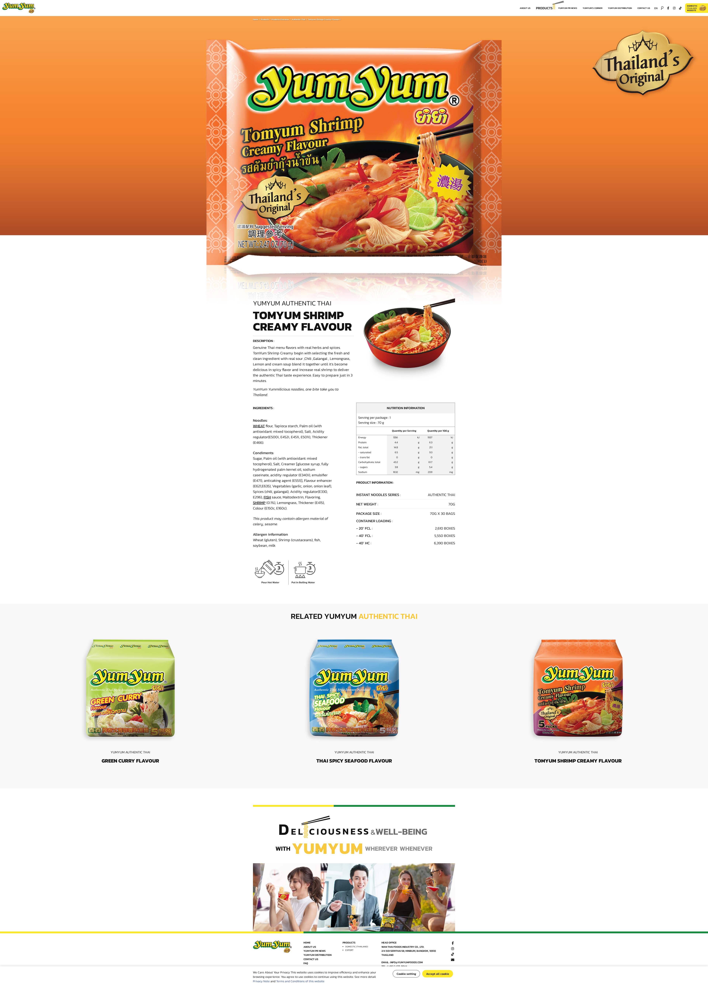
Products (544, 8)
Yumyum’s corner (592, 8)
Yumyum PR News (567, 8)
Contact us (643, 8)
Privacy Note (261, 981)
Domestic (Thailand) (356, 946)
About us (525, 8)
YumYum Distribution (620, 8)
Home (255, 19)
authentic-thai (298, 19)
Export (349, 950)
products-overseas (280, 19)
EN (655, 8)
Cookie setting (406, 974)
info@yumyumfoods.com (406, 962)
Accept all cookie (437, 974)
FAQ (305, 963)
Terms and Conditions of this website (300, 981)
